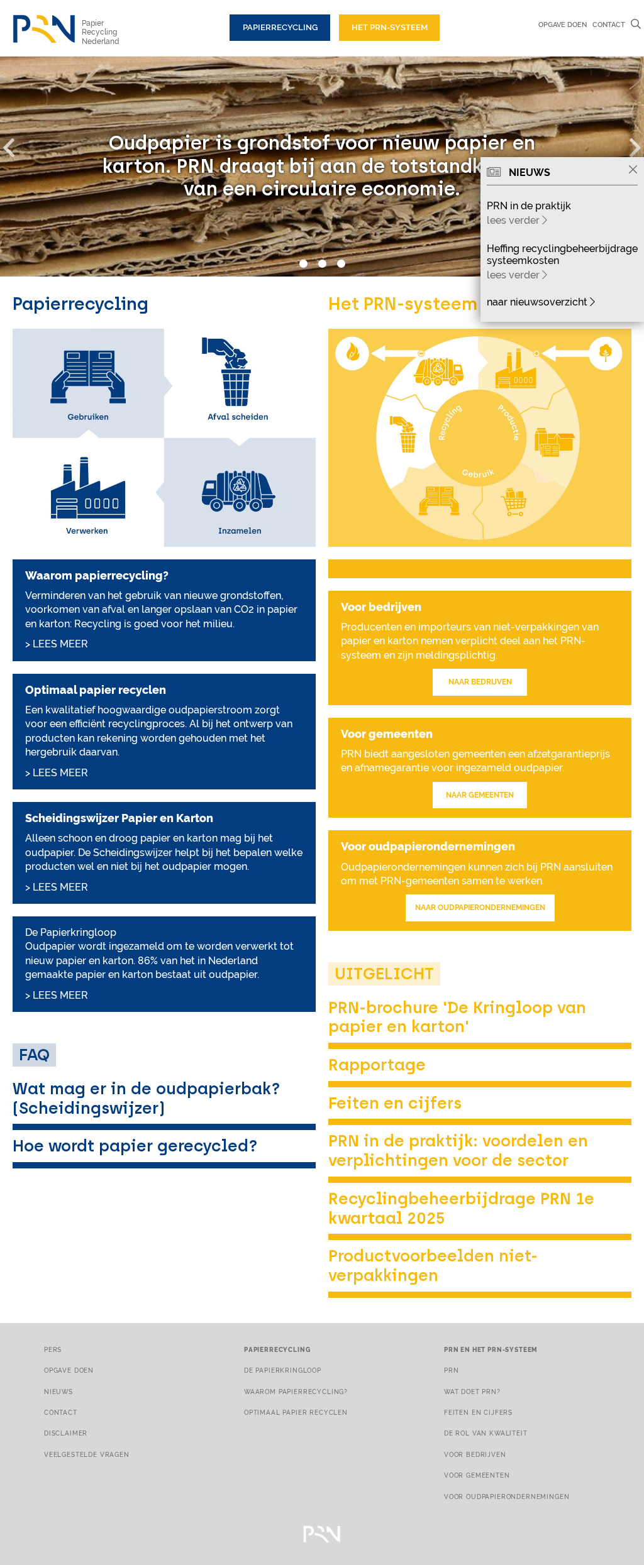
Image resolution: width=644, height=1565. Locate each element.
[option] (322, 167)
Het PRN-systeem (390, 27)
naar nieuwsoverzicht (538, 302)
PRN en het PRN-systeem (491, 1349)
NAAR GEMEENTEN (480, 795)
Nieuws (58, 1391)
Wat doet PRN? (472, 1391)
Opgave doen (562, 24)
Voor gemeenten (477, 1475)
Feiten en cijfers (395, 1103)
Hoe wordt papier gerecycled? (135, 1145)
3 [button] (341, 264)
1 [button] (303, 264)
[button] (15, 145)
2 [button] (322, 264)
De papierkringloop (282, 1370)
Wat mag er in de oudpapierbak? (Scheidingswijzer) (146, 1098)
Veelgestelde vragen (87, 1454)
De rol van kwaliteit (486, 1433)
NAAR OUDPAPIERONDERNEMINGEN (480, 907)
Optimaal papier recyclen (296, 1412)
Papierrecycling (280, 27)
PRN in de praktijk (529, 206)
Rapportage (377, 1064)
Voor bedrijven (475, 1454)
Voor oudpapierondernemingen (506, 1496)
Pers (53, 1349)
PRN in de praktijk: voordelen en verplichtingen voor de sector (458, 1150)
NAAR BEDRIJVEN (480, 682)
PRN (451, 1370)
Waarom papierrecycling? (296, 1391)
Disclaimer (65, 1433)
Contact (608, 24)
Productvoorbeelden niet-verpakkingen (433, 1265)
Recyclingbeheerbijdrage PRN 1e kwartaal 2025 (461, 1208)
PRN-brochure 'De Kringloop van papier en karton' (457, 1017)
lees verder (514, 220)
